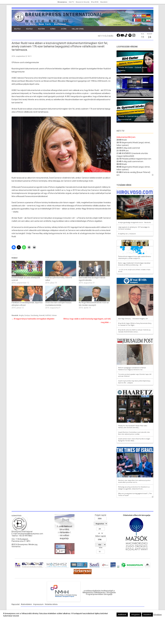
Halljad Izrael (78, 29)
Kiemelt (42, 315)
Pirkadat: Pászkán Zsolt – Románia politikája (134, 95)
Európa (27, 315)
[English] (134, 15)
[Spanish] (144, 15)
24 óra (63, 29)
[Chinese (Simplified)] (139, 20)
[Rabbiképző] (118, 567)
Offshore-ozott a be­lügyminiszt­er (25, 62)
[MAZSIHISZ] (56, 567)
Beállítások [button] (122, 615)
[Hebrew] (139, 15)
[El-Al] (32, 567)
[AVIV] (17, 567)
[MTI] (105, 567)
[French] (134, 20)
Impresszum (38, 604)
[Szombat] (113, 567)
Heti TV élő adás (105, 36)
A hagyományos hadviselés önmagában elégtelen (33, 319)
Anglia (21, 315)
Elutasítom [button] (147, 615)
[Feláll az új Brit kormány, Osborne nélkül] (60, 268)
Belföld (17, 29)
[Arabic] (144, 20)
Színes (52, 29)
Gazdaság (34, 315)
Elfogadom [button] (135, 615)
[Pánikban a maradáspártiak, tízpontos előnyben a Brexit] (27, 293)
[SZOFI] (94, 567)
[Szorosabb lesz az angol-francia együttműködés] (94, 268)
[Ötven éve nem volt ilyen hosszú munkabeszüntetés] (60, 293)
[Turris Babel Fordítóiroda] (79, 567)
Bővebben (158, 614)
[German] (148, 15)
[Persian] (148, 20)
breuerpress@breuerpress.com (30, 534)
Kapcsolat (16, 604)
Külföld (29, 29)
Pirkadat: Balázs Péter (126, 70)
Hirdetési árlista (51, 604)
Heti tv (120, 131)
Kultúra (41, 29)
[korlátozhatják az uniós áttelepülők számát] (27, 268)
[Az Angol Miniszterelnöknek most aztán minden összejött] (94, 293)
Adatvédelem (26, 604)
